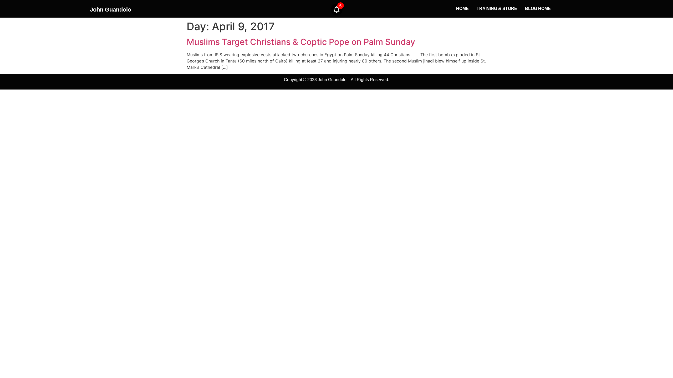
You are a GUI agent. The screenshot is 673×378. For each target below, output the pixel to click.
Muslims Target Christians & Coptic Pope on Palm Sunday (301, 42)
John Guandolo (110, 9)
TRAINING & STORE (497, 8)
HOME (462, 8)
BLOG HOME (538, 8)
